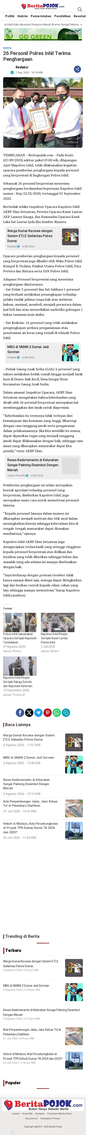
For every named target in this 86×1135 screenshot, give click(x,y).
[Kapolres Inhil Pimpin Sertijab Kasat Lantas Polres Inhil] (58, 622)
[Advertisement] (43, 887)
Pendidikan (62, 16)
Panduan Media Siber (59, 1113)
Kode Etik (27, 1113)
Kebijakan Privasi (50, 1118)
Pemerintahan (41, 16)
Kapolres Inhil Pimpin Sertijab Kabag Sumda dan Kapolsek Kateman (17, 682)
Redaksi (22, 67)
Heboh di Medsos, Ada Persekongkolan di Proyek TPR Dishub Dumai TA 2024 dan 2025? (33, 1056)
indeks (15, 1113)
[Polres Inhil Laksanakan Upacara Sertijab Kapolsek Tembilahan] (20, 622)
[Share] (77, 69)
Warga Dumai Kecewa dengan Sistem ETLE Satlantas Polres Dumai (30, 236)
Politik (9, 16)
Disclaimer (31, 1118)
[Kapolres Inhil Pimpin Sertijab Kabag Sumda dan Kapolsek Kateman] (20, 666)
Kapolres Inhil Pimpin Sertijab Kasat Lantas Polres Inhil (54, 638)
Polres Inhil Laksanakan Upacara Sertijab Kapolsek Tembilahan (20, 638)
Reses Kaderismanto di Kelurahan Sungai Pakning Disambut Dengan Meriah (32, 465)
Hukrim (22, 16)
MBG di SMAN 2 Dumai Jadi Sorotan (28, 349)
